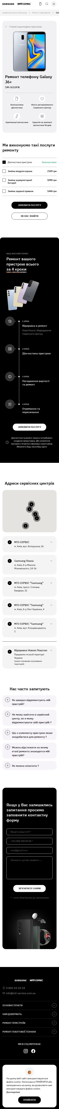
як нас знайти (29, 216)
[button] (29, 509)
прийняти (29, 1099)
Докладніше (13, 1092)
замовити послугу (29, 205)
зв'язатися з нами (29, 888)
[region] (29, 177)
